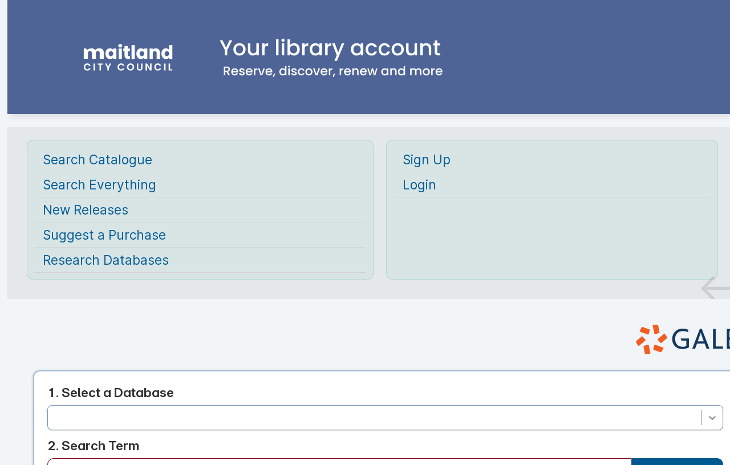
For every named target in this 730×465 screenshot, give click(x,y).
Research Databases (106, 260)
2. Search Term (93, 445)
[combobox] (55, 417)
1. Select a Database (110, 392)
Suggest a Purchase (104, 234)
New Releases (85, 209)
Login (419, 184)
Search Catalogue (97, 159)
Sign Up (427, 159)
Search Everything (99, 184)
